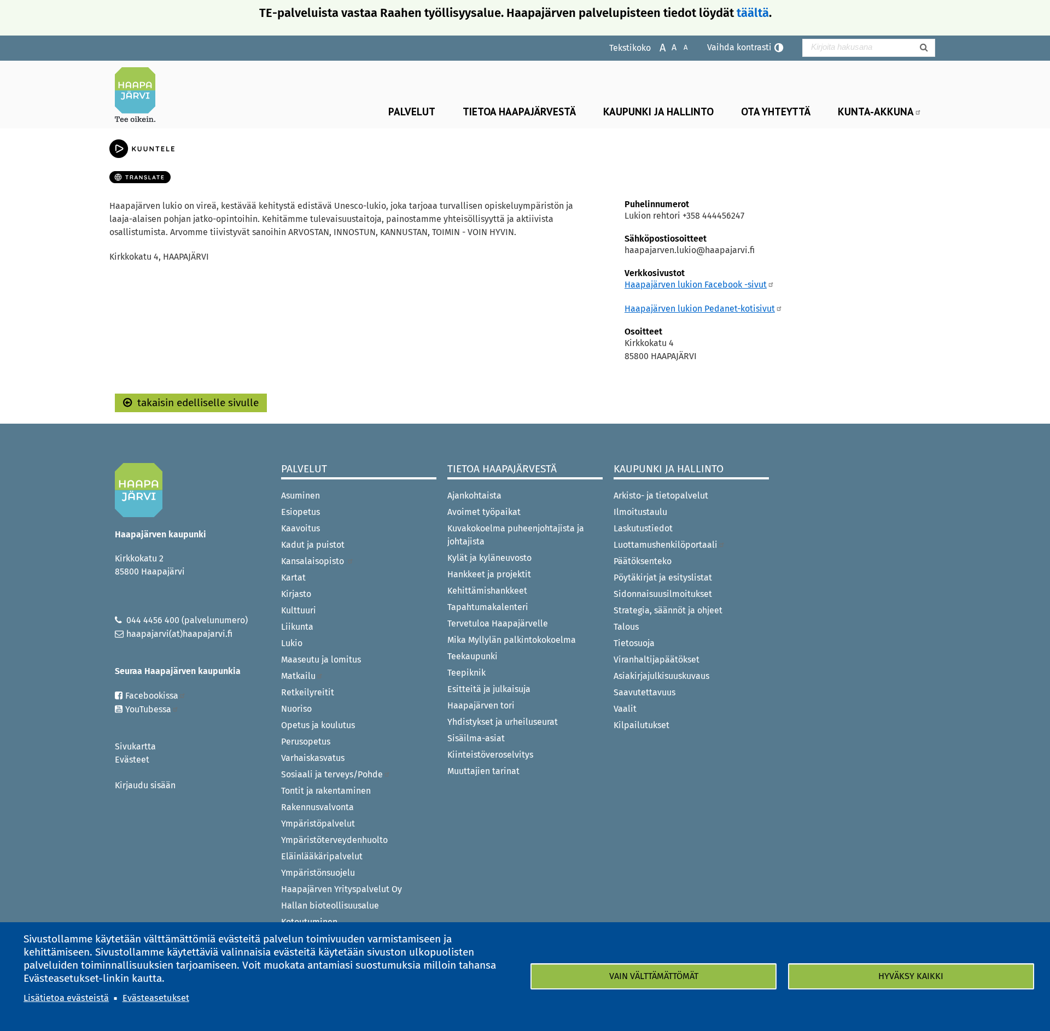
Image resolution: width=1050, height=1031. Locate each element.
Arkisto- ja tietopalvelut (661, 495)
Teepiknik (466, 672)
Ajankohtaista (474, 495)
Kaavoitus (300, 528)
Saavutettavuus (644, 692)
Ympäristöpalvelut (318, 823)
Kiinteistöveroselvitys (490, 754)
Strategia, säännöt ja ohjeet (668, 610)
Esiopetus (300, 512)
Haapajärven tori (481, 705)
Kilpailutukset (641, 725)
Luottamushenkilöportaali (666, 545)
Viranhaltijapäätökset (656, 659)
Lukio (291, 643)
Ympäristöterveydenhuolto (334, 840)
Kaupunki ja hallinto (658, 111)
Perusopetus (305, 741)
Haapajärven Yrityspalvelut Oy (341, 889)
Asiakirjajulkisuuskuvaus (661, 676)
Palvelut (411, 111)
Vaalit (625, 709)
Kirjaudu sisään (145, 785)
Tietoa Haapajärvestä (519, 111)
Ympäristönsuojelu (318, 873)
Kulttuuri (298, 610)
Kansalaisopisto (313, 561)
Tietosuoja (634, 643)
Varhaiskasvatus (313, 758)
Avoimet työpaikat (484, 512)
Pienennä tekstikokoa (680, 47)
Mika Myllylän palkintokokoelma (511, 640)
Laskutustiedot (643, 528)
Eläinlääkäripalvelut (322, 856)
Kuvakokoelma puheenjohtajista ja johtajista (515, 535)
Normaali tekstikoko (668, 47)
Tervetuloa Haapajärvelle (497, 623)
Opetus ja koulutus (318, 725)
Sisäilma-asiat (476, 738)
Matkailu (298, 676)
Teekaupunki (472, 656)
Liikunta (297, 627)
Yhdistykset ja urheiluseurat (502, 722)
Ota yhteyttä (775, 111)
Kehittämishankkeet (487, 590)
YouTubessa (148, 709)
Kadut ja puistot (313, 545)
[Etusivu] (139, 94)
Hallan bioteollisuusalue (330, 905)
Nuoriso (296, 709)
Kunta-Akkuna (876, 111)
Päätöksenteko (643, 561)
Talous (626, 627)
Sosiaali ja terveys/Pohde (332, 774)
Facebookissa (151, 695)
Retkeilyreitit (307, 692)
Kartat (293, 577)
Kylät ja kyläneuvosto (489, 558)
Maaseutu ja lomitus (321, 659)
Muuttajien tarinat (483, 771)
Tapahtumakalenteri (487, 607)
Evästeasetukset (155, 998)
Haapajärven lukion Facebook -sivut (696, 284)
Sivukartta (135, 746)
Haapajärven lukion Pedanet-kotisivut (700, 308)
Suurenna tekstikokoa (657, 47)
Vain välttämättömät (653, 976)
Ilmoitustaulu (640, 512)
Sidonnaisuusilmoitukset (663, 594)
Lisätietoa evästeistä (66, 998)
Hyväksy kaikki (910, 976)
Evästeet (132, 759)
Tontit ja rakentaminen (326, 791)
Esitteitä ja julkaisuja (488, 689)
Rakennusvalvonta (317, 807)
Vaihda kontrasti (739, 47)
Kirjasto (296, 594)
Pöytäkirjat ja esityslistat (663, 577)
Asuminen (300, 495)
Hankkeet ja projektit (489, 574)
